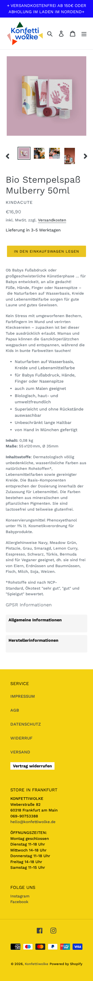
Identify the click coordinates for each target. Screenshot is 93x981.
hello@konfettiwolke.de (33, 821)
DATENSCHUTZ (25, 724)
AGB (14, 710)
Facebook (19, 901)
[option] (24, 153)
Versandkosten (52, 220)
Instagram (19, 896)
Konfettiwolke (36, 964)
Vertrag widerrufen (32, 765)
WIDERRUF (21, 738)
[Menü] (84, 33)
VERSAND (20, 752)
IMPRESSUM (22, 696)
